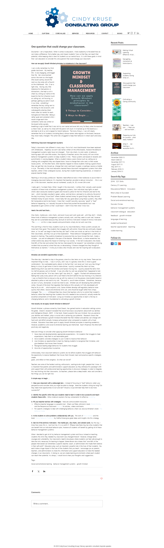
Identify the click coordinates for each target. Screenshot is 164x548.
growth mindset (82, 464)
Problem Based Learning (120, 197)
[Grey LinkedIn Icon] (137, 33)
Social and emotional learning (41, 464)
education (131, 212)
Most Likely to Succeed (120, 193)
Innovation (131, 189)
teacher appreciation (119, 227)
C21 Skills (120, 181)
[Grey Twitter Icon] (128, 33)
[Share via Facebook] (32, 471)
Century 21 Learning (119, 185)
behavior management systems (64, 464)
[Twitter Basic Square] (115, 243)
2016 (113, 181)
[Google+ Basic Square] (119, 243)
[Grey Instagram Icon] (131, 33)
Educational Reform (118, 189)
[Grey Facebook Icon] (134, 33)
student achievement (119, 223)
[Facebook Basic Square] (112, 243)
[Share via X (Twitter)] (38, 471)
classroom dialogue (118, 212)
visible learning (116, 230)
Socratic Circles (117, 204)
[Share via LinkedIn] (44, 471)
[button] (75, 33)
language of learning (119, 219)
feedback (114, 215)
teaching (131, 227)
